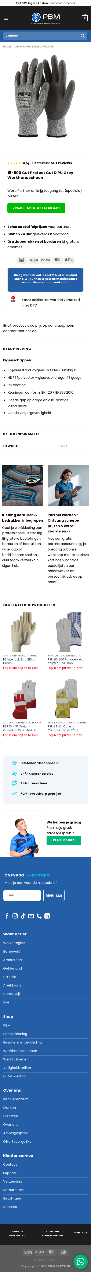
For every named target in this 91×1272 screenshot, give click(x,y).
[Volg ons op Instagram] (15, 916)
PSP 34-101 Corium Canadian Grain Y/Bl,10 (64, 728)
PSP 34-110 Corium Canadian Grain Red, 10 (19, 728)
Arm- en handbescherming (34, 46)
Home (7, 46)
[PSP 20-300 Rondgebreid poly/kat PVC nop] (68, 632)
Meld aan (54, 895)
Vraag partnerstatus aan (36, 208)
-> (68, 531)
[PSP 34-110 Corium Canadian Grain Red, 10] (23, 699)
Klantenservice (45, 1260)
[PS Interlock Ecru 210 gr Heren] (23, 632)
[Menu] (5, 18)
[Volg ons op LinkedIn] (47, 916)
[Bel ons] (39, 916)
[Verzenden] (83, 36)
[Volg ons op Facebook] (7, 916)
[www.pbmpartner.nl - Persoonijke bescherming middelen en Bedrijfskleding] (45, 18)
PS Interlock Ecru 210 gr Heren (19, 661)
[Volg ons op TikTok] (23, 916)
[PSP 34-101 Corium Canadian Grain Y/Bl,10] (68, 699)
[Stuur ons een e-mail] (31, 916)
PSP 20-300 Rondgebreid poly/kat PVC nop (65, 661)
